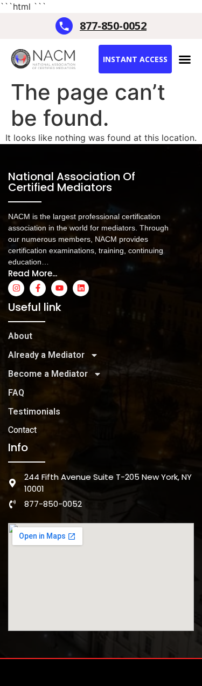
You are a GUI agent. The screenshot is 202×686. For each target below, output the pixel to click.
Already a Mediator (46, 355)
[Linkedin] (81, 288)
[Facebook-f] (38, 288)
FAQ (16, 393)
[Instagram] (16, 288)
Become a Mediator (48, 374)
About (20, 336)
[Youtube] (59, 288)
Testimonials (34, 411)
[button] (184, 59)
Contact (22, 430)
